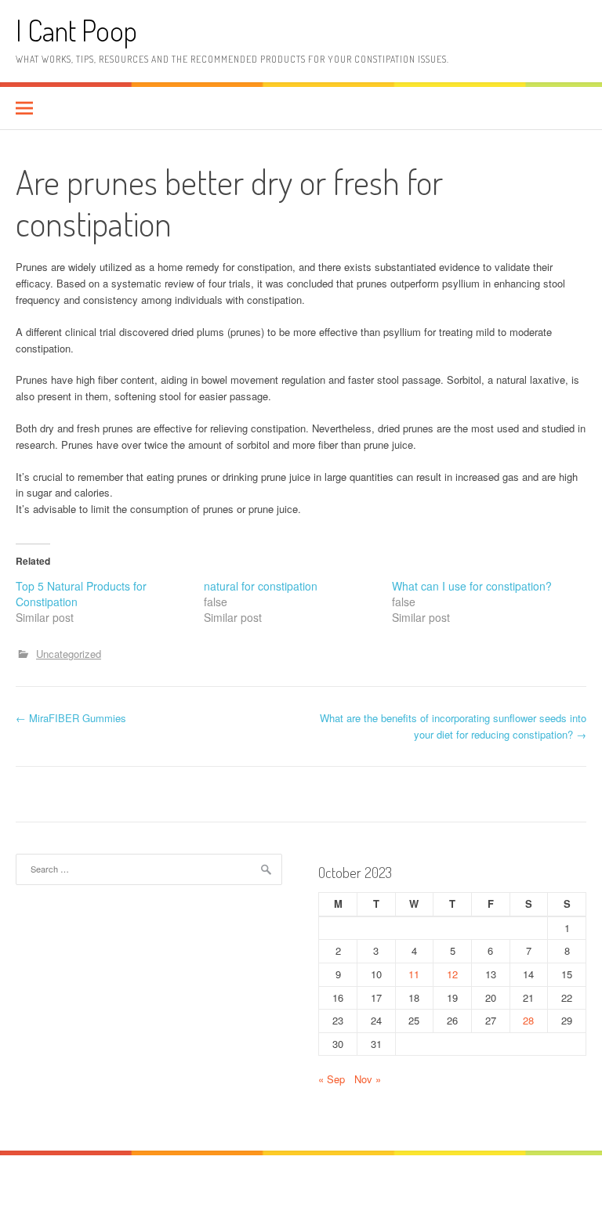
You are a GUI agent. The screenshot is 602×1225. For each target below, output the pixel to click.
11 (413, 974)
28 (528, 1020)
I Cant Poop (76, 30)
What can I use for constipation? (472, 586)
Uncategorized (68, 653)
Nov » (367, 1078)
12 (452, 974)
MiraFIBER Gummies (71, 717)
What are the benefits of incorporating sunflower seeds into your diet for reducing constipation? (453, 726)
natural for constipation (260, 586)
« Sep (331, 1078)
